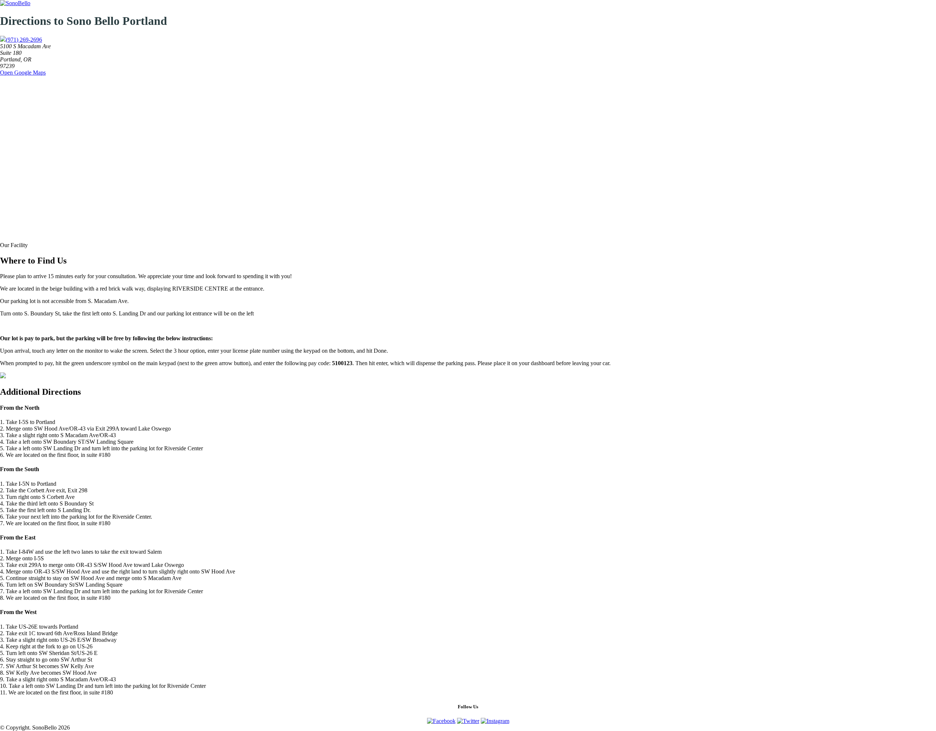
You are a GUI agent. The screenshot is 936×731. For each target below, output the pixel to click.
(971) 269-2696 (24, 40)
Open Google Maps (23, 72)
